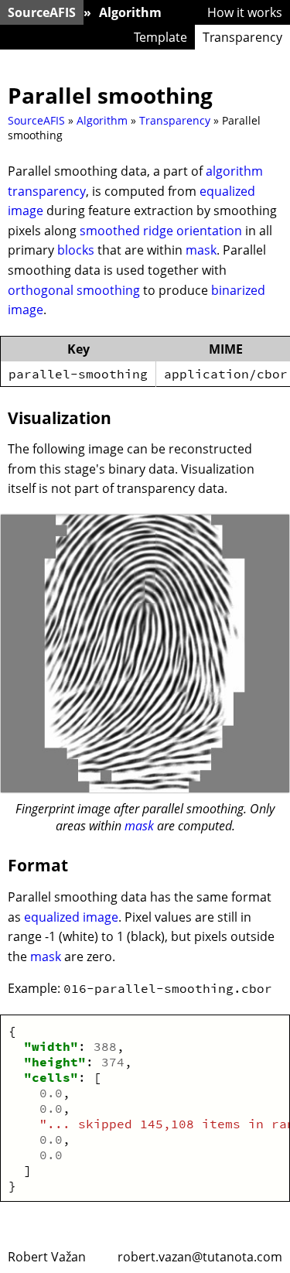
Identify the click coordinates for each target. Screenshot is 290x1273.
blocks (75, 249)
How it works (244, 12)
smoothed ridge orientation (161, 230)
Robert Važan (47, 1256)
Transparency (242, 37)
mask (201, 249)
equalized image (71, 917)
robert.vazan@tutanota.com (200, 1256)
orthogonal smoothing (74, 290)
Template (160, 37)
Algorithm (130, 12)
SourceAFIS (42, 12)
